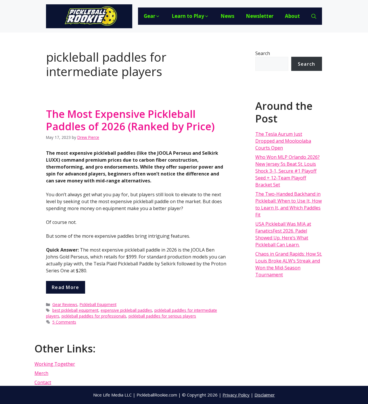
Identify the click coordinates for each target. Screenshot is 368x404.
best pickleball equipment (75, 310)
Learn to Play (188, 16)
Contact (42, 382)
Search (262, 53)
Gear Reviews (64, 304)
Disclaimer (264, 395)
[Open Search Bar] (314, 16)
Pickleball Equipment (98, 304)
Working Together (54, 364)
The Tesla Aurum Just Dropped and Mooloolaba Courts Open (283, 141)
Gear (149, 16)
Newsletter (259, 16)
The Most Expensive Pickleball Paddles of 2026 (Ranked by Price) (130, 120)
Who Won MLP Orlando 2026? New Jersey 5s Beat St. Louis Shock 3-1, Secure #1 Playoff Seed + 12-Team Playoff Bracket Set (287, 171)
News (227, 16)
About (292, 16)
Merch (41, 373)
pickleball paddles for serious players (162, 316)
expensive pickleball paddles (126, 310)
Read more (65, 287)
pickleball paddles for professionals (94, 316)
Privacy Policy (236, 395)
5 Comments (64, 322)
